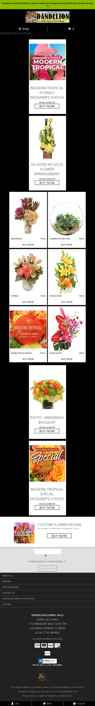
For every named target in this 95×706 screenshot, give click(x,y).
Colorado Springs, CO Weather (33, 691)
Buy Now (47, 106)
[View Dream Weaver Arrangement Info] (28, 215)
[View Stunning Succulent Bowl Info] (66, 214)
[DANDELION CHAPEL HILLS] (48, 22)
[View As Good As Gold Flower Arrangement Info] (47, 138)
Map (48, 703)
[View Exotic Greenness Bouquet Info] (47, 389)
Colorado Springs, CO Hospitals (67, 687)
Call (16, 703)
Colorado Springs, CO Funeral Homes (30, 687)
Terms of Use (66, 696)
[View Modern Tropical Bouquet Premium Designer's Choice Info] (28, 329)
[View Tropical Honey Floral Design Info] (66, 272)
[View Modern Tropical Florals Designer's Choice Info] (47, 62)
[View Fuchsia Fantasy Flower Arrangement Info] (66, 329)
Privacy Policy (30, 696)
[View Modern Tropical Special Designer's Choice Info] (47, 463)
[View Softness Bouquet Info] (28, 272)
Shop (25, 29)
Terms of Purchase (48, 696)
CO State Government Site (64, 691)
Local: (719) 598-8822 (47, 632)
